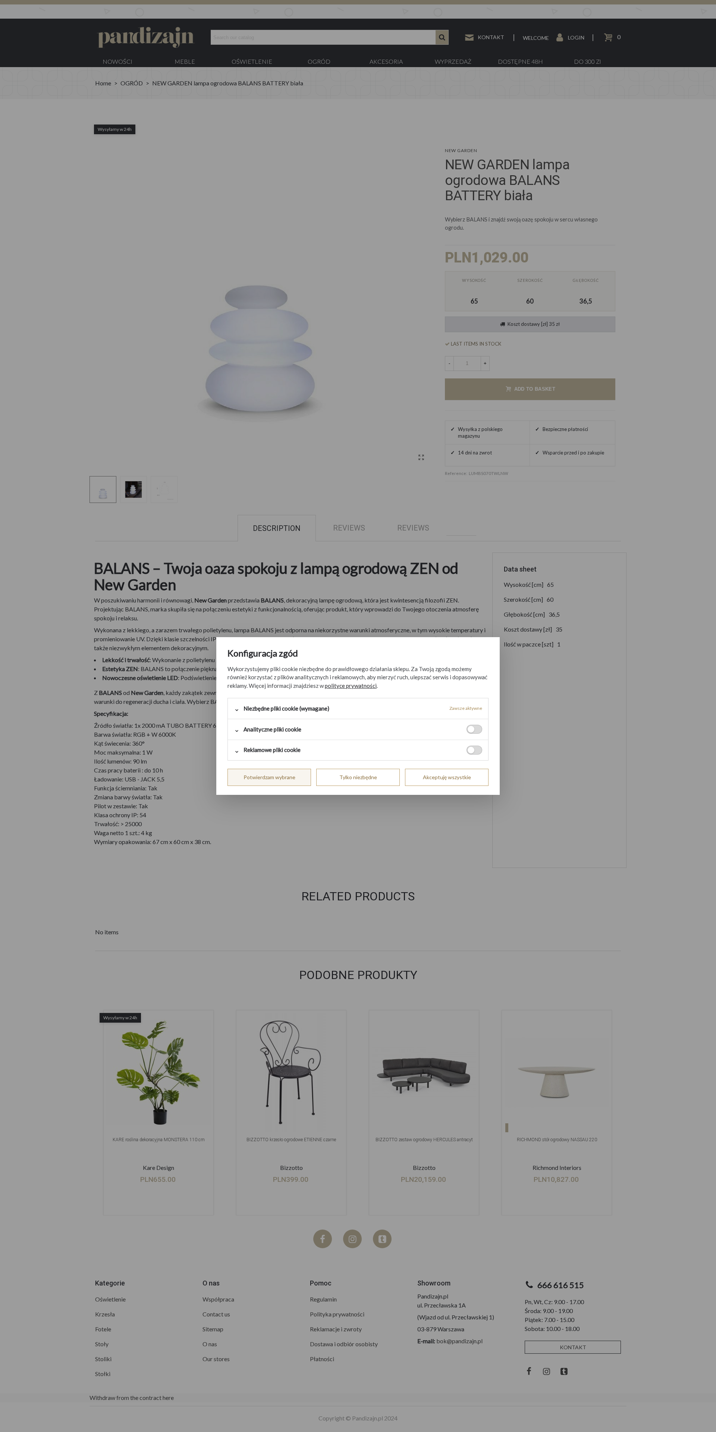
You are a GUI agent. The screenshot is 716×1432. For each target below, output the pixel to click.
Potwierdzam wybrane (269, 777)
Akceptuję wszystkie (447, 777)
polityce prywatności (351, 685)
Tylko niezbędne (358, 777)
